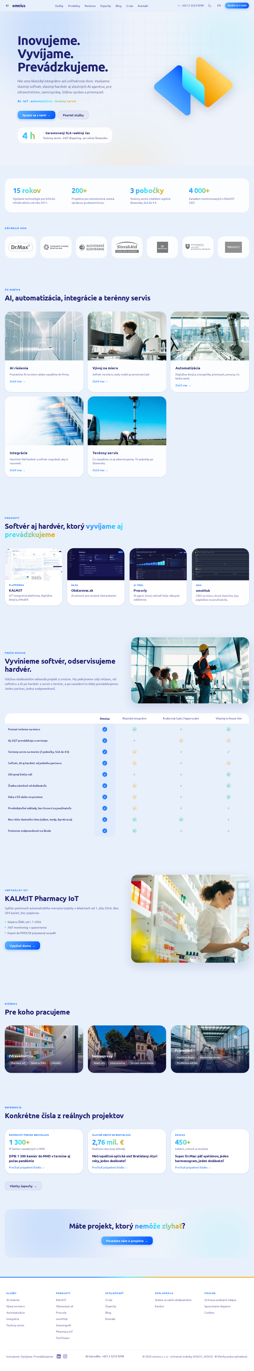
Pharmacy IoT (64, 1331)
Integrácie (12, 1319)
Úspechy (105, 6)
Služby (59, 6)
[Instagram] (65, 1356)
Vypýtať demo (22, 945)
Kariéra (159, 1306)
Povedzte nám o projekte (127, 1240)
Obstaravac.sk (64, 1306)
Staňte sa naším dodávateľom (173, 1300)
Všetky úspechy (23, 1186)
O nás (129, 6)
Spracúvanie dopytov (217, 1306)
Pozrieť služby (73, 115)
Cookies (209, 1312)
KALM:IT (61, 1300)
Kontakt (143, 6)
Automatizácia (15, 1312)
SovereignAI (63, 1325)
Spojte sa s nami (237, 5)
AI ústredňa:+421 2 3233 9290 (105, 1356)
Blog (118, 6)
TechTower (63, 1338)
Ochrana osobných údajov (220, 1300)
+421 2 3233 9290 (192, 5)
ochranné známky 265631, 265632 (191, 1356)
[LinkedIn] (59, 1356)
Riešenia (90, 6)
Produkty (74, 6)
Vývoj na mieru (15, 1306)
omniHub (61, 1319)
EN (219, 5)
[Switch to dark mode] (209, 5)
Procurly (61, 1312)
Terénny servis (15, 1325)
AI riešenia (12, 1300)
